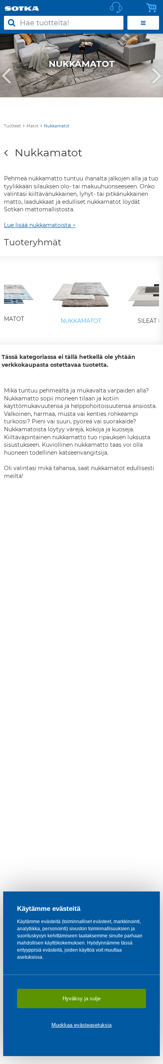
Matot (32, 126)
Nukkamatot (56, 126)
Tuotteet (12, 126)
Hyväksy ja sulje (81, 998)
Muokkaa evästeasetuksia (81, 1025)
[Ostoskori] (153, 8)
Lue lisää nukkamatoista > (40, 225)
